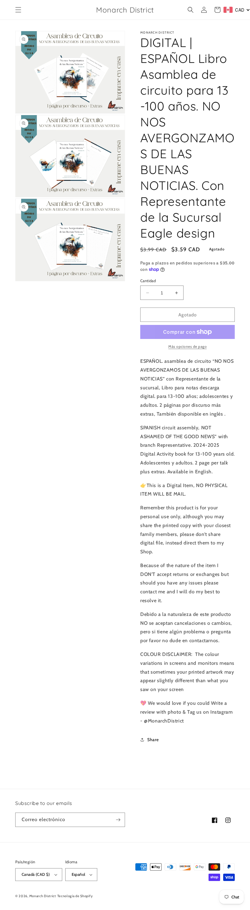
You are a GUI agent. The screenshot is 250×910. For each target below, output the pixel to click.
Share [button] (153, 739)
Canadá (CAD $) (36, 874)
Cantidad (148, 280)
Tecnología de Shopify (75, 896)
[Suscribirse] (118, 820)
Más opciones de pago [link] (187, 346)
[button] (18, 9)
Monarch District (42, 896)
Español (78, 874)
